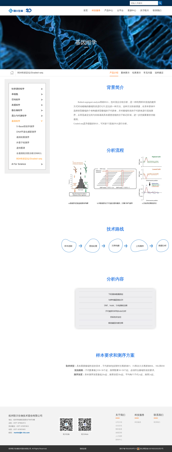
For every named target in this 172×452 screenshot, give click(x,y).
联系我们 (157, 10)
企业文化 (119, 426)
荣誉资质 (119, 429)
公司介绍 (119, 422)
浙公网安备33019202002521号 (151, 449)
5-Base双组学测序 (25, 126)
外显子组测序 (22, 142)
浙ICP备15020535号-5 (128, 449)
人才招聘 (119, 436)
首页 (85, 10)
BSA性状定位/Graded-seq (29, 158)
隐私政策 (83, 449)
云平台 (120, 10)
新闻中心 (119, 440)
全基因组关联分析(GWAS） (29, 153)
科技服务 (96, 10)
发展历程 (119, 433)
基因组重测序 (22, 137)
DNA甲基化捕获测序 (26, 131)
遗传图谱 (20, 148)
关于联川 (144, 10)
